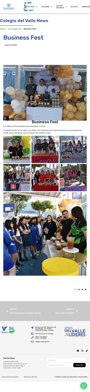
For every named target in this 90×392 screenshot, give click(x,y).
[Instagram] (82, 351)
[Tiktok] (87, 351)
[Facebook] (78, 351)
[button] (76, 289)
